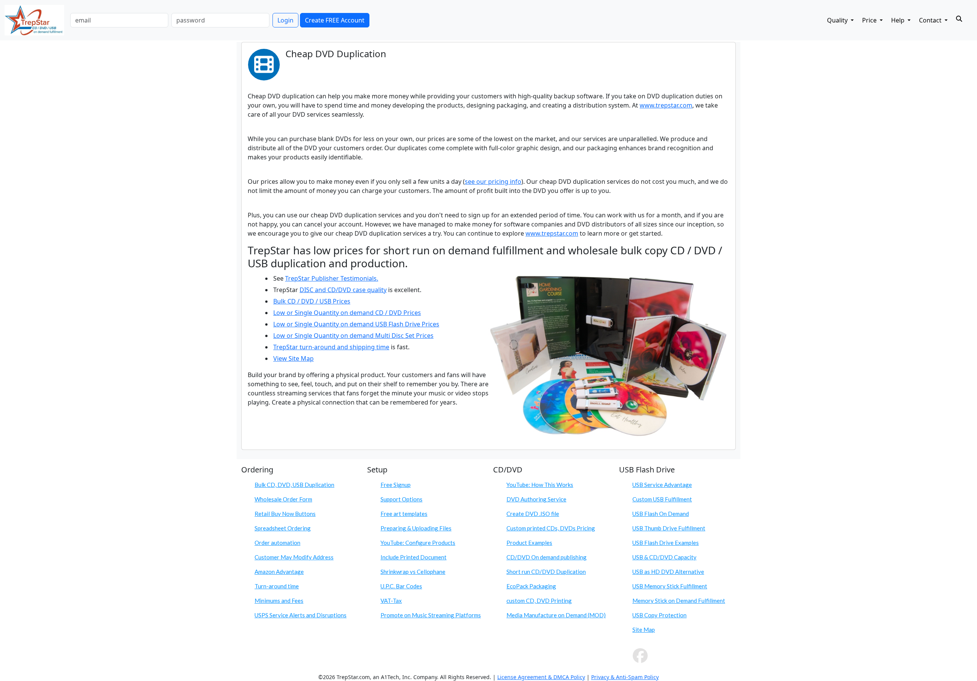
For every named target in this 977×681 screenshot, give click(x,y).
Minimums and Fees (279, 600)
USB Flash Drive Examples (665, 542)
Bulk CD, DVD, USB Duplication (294, 484)
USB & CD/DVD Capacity (664, 557)
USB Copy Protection (659, 615)
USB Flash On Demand (660, 513)
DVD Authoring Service (536, 499)
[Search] (959, 19)
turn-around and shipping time (344, 347)
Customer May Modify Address (294, 557)
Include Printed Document (413, 557)
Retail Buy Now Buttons (285, 513)
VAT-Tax (391, 600)
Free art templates (403, 513)
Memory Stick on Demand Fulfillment (678, 600)
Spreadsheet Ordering (283, 528)
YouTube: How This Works (539, 484)
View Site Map (293, 358)
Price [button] (870, 20)
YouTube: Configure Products (417, 542)
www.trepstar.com (666, 105)
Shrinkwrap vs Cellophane (412, 571)
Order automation (277, 542)
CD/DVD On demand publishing (546, 557)
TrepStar (286, 347)
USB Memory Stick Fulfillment (669, 586)
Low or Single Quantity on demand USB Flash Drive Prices (356, 324)
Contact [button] (931, 20)
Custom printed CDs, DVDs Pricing (550, 528)
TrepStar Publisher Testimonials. (331, 278)
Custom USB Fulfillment (662, 499)
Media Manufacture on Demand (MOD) (556, 615)
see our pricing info (493, 181)
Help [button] (898, 20)
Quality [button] (838, 20)
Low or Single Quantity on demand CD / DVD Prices (347, 312)
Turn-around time (277, 586)
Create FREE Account (334, 20)
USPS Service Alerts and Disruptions (301, 615)
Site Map (643, 629)
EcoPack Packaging (531, 586)
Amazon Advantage (279, 571)
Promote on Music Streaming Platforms (430, 615)
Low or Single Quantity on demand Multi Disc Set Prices (353, 335)
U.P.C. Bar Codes (401, 586)
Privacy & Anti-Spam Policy (625, 677)
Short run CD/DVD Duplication (546, 571)
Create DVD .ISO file (532, 513)
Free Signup (395, 484)
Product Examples (529, 542)
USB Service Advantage (662, 484)
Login (285, 20)
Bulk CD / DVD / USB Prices (311, 301)
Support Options (401, 499)
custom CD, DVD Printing (539, 600)
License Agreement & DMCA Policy (541, 677)
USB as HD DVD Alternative (668, 571)
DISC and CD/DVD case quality (343, 290)
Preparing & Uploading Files (415, 528)
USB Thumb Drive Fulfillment (668, 528)
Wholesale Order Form (283, 499)
